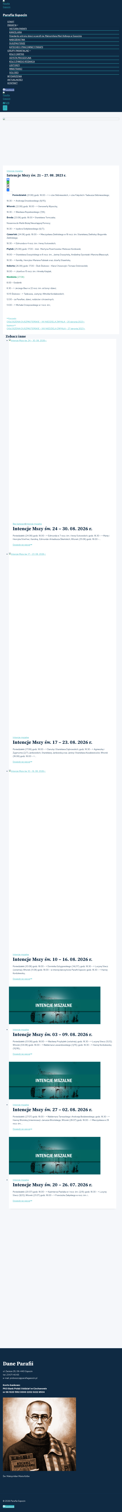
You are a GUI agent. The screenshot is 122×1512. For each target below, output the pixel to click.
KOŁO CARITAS (16, 54)
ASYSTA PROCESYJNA (20, 58)
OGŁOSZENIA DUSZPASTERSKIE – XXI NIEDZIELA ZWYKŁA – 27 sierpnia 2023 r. (46, 327)
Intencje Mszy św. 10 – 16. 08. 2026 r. (52, 959)
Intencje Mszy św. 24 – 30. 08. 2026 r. (52, 529)
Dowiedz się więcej (22, 544)
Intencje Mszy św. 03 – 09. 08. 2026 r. (52, 1035)
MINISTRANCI (15, 69)
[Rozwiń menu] (5, 107)
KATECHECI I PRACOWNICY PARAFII (26, 47)
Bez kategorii (19, 523)
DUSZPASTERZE (17, 43)
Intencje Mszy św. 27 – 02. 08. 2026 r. (52, 1110)
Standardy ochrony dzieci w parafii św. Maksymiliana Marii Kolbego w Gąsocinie (45, 36)
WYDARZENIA (14, 76)
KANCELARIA (15, 32)
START (10, 21)
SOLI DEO (14, 72)
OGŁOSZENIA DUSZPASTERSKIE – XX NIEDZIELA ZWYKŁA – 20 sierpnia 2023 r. (46, 320)
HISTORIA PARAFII (18, 28)
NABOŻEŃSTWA (17, 39)
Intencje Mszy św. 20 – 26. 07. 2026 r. (52, 1185)
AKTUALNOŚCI (15, 79)
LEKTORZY (14, 65)
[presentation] (62, 428)
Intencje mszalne (15, 171)
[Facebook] (4, 103)
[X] (6, 103)
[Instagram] (8, 103)
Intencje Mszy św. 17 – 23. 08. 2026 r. (52, 742)
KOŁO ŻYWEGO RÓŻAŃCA (22, 61)
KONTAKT (12, 83)
